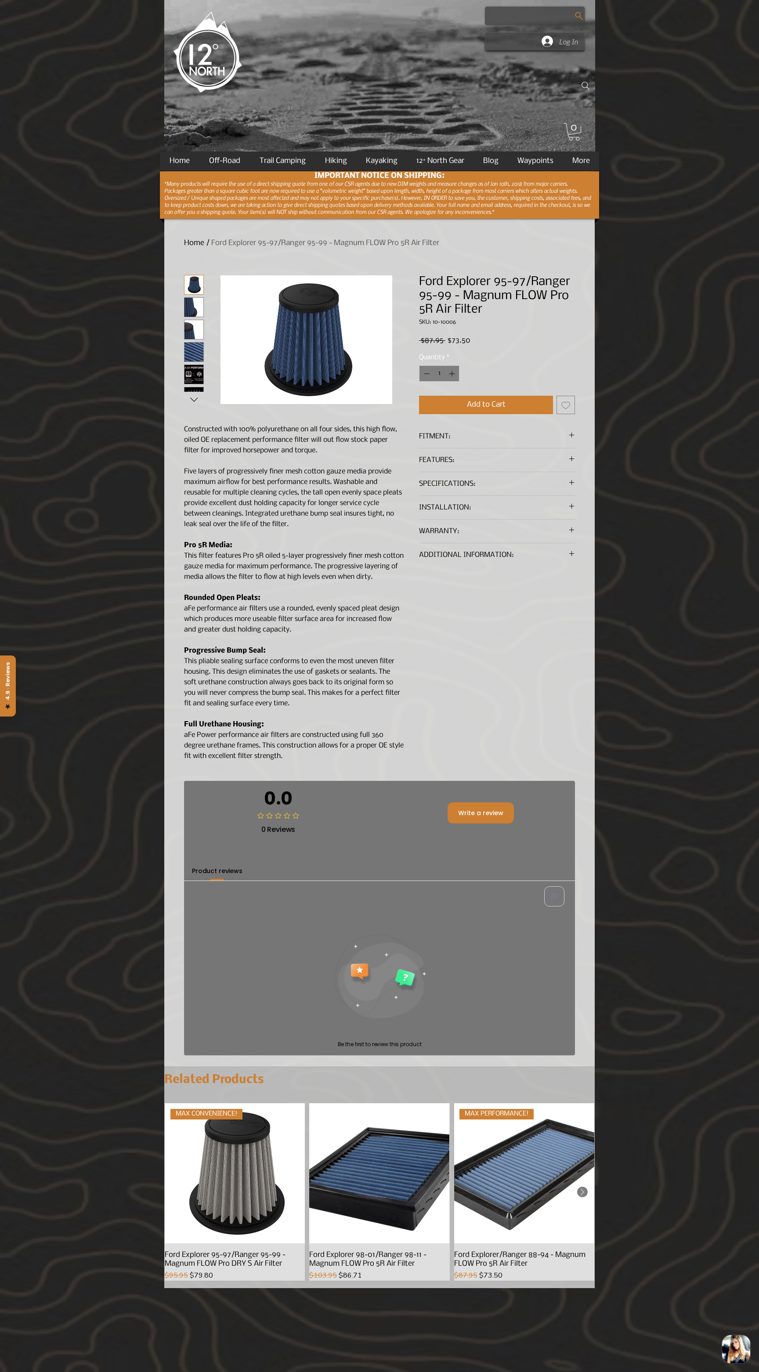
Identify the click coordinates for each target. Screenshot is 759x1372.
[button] (574, 132)
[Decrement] (425, 373)
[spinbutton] (439, 373)
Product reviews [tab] (217, 871)
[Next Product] (582, 1192)
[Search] (585, 85)
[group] (379, 1192)
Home (194, 243)
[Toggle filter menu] (554, 896)
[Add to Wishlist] (566, 405)
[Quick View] (379, 1173)
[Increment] (452, 373)
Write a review (480, 813)
